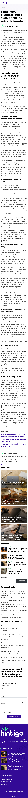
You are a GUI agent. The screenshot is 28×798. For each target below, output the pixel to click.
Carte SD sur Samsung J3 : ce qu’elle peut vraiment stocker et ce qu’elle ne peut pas (13, 606)
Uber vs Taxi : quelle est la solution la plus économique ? (12, 628)
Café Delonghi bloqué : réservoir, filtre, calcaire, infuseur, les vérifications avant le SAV (13, 600)
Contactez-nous (5, 784)
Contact (9, 794)
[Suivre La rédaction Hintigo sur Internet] (1, 464)
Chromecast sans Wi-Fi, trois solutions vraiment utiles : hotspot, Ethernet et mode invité (14, 594)
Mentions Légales (6, 782)
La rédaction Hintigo (12, 26)
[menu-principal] (25, 2)
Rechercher (4, 577)
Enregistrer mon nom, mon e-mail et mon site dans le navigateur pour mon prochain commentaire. (14, 710)
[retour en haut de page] (25, 789)
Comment (4, 688)
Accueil (3, 7)
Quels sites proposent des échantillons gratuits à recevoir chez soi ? (13, 660)
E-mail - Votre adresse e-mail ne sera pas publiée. (12, 702)
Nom (2, 696)
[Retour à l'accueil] (11, 2)
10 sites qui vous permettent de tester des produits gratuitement (12, 636)
